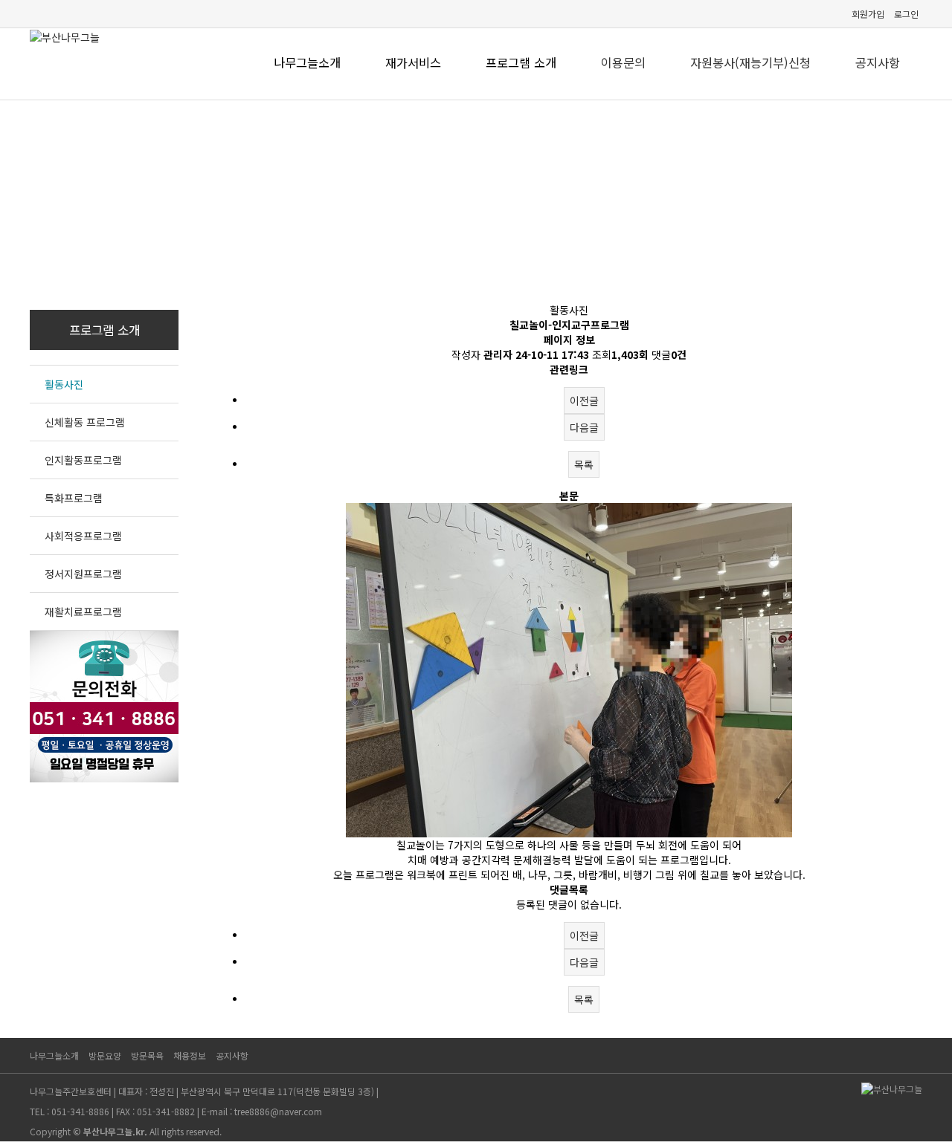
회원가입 (868, 13)
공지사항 (877, 62)
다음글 (584, 427)
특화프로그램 (74, 497)
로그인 (906, 13)
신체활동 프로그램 (85, 422)
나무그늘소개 (54, 1055)
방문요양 (105, 1055)
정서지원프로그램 (83, 573)
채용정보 (189, 1055)
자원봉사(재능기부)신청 (750, 62)
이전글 (584, 400)
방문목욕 (147, 1055)
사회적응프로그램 (83, 535)
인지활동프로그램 (83, 459)
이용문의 (623, 62)
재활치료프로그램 (83, 611)
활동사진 (64, 384)
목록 (584, 464)
